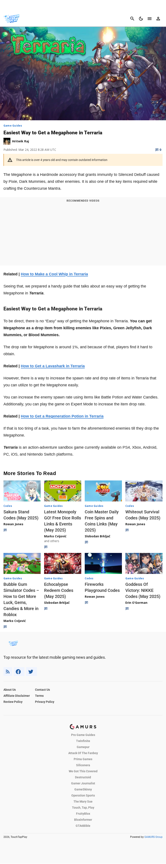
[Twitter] (31, 671)
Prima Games (83, 759)
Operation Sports (83, 795)
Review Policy (12, 701)
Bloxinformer (83, 819)
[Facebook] (19, 671)
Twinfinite (83, 741)
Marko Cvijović (55, 536)
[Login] (158, 18)
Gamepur (83, 747)
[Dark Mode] (141, 18)
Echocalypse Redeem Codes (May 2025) (58, 590)
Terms (39, 695)
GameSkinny (83, 789)
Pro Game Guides (83, 735)
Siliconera (83, 765)
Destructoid (83, 777)
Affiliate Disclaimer (16, 695)
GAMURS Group (153, 836)
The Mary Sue (83, 801)
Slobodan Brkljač (97, 536)
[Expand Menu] (149, 18)
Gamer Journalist (83, 783)
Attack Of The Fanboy (83, 753)
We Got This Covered (83, 771)
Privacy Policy (44, 701)
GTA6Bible (83, 825)
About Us (9, 689)
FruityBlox (83, 813)
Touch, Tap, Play (83, 807)
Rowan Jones (13, 524)
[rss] (7, 671)
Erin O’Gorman (136, 603)
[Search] (132, 18)
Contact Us (42, 689)
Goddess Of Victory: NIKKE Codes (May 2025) (142, 590)
